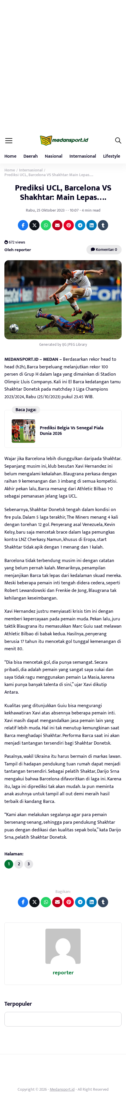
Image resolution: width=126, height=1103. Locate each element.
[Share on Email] (57, 225)
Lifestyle (111, 156)
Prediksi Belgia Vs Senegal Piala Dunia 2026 (71, 430)
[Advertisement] (63, 66)
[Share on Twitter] (34, 225)
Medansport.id (62, 1089)
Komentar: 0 (106, 249)
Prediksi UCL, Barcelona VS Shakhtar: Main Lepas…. (63, 192)
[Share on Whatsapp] (46, 225)
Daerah (30, 156)
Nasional (53, 156)
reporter (63, 972)
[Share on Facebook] (23, 225)
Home (10, 156)
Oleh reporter (17, 249)
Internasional (82, 156)
